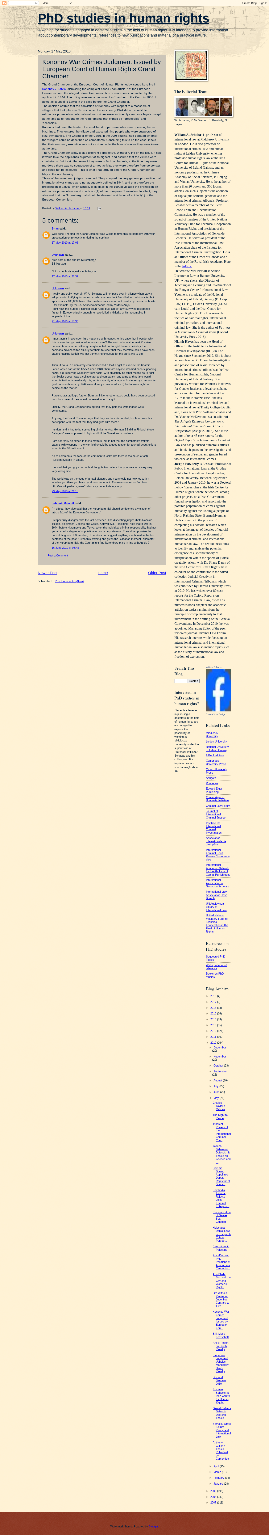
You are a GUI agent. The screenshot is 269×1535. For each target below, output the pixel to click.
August (218, 1080)
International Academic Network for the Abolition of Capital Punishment (218, 869)
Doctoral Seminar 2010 (219, 1380)
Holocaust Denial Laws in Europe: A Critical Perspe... (222, 1234)
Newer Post (47, 573)
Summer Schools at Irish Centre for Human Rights (221, 1396)
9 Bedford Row (215, 755)
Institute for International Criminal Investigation (214, 827)
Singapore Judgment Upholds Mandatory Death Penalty (221, 1363)
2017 (213, 1002)
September (220, 1071)
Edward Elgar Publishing (214, 790)
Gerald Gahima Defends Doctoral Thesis (222, 1413)
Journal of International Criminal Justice (215, 814)
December (220, 1047)
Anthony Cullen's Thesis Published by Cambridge (221, 1450)
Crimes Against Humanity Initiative (217, 799)
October (219, 1065)
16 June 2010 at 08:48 (65, 547)
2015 (213, 1013)
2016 (213, 1007)
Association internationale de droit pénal (216, 841)
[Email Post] (99, 208)
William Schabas (214, 667)
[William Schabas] (218, 710)
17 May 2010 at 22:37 (65, 276)
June (217, 1092)
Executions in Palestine (221, 1248)
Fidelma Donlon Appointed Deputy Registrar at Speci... (221, 1176)
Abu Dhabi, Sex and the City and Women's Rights (222, 1281)
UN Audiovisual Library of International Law (216, 907)
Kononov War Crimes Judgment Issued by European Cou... (221, 1319)
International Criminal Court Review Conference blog (217, 854)
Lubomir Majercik (63, 503)
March (218, 1471)
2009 (213, 1491)
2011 (213, 1036)
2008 (213, 1496)
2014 (213, 1019)
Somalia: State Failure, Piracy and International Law (222, 1430)
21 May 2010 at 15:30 (65, 321)
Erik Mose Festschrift (221, 1335)
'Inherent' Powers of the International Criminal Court (222, 1132)
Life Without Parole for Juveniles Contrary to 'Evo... (221, 1299)
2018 (213, 996)
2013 (213, 1025)
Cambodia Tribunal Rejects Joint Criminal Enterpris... (221, 1198)
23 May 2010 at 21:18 (65, 491)
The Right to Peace (220, 1116)
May (217, 1097)
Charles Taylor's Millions (219, 1106)
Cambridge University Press (216, 762)
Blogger (153, 1526)
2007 (213, 1502)
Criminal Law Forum (218, 805)
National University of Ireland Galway (217, 748)
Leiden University (216, 741)
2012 (213, 1031)
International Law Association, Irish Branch (216, 895)
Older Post (157, 573)
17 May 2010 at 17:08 (65, 242)
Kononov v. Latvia (54, 89)
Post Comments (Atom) (69, 581)
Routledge (212, 783)
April (217, 1466)
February (219, 1477)
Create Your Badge (215, 714)
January (219, 1483)
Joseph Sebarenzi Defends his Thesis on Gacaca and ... (222, 1154)
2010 (213, 1042)
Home (103, 573)
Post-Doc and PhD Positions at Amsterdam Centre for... (221, 1262)
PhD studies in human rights (123, 18)
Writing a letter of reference (216, 967)
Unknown (58, 254)
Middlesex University (212, 734)
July (216, 1086)
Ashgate (211, 777)
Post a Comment (57, 555)
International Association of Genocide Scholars (217, 883)
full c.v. (187, 266)
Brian (55, 228)
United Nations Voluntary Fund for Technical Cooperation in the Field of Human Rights (217, 923)
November (220, 1056)
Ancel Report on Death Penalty (220, 1346)
